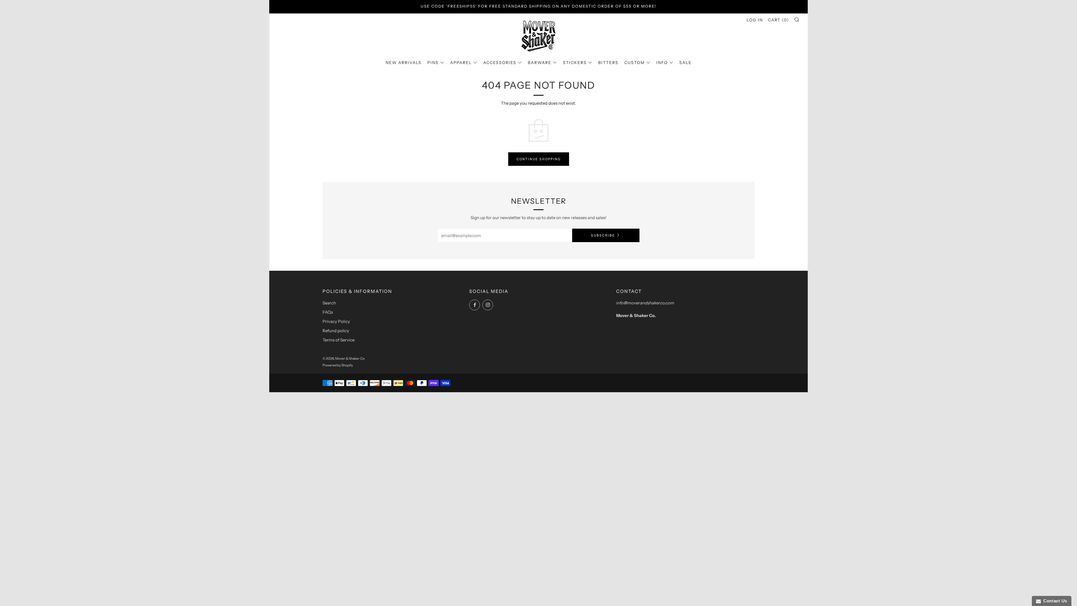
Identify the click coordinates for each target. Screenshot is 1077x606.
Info (662, 62)
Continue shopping (539, 159)
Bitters (608, 62)
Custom (634, 62)
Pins (433, 62)
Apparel (461, 62)
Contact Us (1054, 600)
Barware (539, 62)
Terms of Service (339, 340)
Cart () (778, 19)
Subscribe (603, 235)
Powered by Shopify (338, 365)
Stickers (575, 62)
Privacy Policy (336, 321)
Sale (685, 62)
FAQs (328, 312)
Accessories (499, 62)
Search (329, 303)
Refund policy (336, 330)
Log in (755, 19)
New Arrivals (404, 62)
